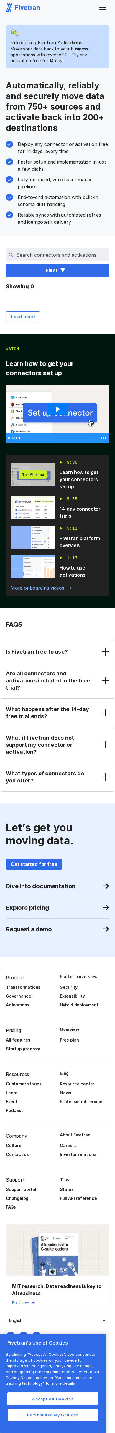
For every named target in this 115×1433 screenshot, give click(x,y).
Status (67, 1189)
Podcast (14, 1110)
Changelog (17, 1198)
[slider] (57, 438)
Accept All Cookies (52, 1398)
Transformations (23, 987)
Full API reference (78, 1198)
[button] (102, 7)
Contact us (17, 1154)
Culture (14, 1145)
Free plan (69, 1039)
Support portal (21, 1189)
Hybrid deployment (79, 1004)
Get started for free (34, 864)
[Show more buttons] (103, 438)
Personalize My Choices (52, 1414)
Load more (23, 317)
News (65, 1092)
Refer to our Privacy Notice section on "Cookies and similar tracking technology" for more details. (53, 1377)
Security (68, 987)
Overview (69, 1029)
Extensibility (72, 995)
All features (18, 1039)
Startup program (23, 1048)
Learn (12, 1092)
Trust (65, 1179)
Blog (64, 1073)
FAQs (11, 1207)
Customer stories (24, 1083)
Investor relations (78, 1154)
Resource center (77, 1083)
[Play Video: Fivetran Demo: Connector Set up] (57, 409)
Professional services (82, 1101)
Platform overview (79, 976)
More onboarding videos (37, 588)
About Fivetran (75, 1134)
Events (13, 1101)
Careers (68, 1145)
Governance (18, 995)
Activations (17, 1004)
